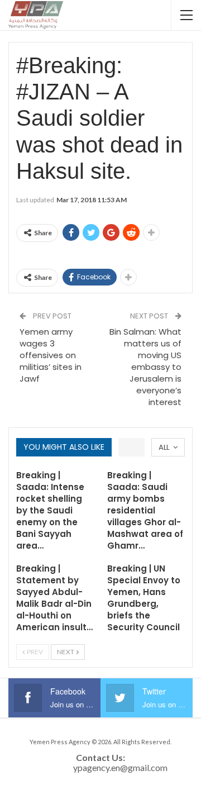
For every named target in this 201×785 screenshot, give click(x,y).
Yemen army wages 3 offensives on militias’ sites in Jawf (51, 355)
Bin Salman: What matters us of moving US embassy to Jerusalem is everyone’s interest (145, 367)
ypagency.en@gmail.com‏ (120, 767)
